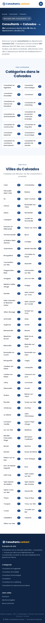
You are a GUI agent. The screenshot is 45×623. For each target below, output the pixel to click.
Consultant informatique (11, 575)
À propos (5, 596)
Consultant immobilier (10, 572)
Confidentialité (22, 614)
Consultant (6, 579)
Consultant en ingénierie (11, 569)
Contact (26, 616)
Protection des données (36, 614)
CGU (14, 614)
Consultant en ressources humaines (16, 585)
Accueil (4, 14)
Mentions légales (8, 600)
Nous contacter (8, 603)
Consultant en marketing (11, 582)
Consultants (18, 3)
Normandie (13, 14)
